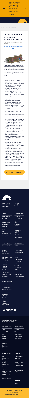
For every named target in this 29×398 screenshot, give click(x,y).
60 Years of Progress (17, 225)
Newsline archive (18, 252)
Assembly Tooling (6, 274)
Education (4, 343)
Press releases (18, 259)
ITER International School (6, 372)
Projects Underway (5, 251)
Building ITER (5, 248)
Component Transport (5, 301)
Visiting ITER (5, 236)
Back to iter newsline (9, 27)
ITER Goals (17, 228)
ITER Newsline (18, 250)
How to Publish (6, 369)
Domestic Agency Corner (18, 371)
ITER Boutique (5, 338)
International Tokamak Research (17, 231)
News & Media (18, 243)
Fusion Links (5, 364)
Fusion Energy (18, 214)
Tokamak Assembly (4, 267)
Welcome (16, 332)
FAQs (3, 231)
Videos (16, 272)
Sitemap (9, 390)
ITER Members (6, 222)
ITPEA (3, 356)
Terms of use (18, 390)
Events (16, 257)
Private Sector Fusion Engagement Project (5, 360)
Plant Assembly (6, 270)
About (4, 214)
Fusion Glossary (18, 237)
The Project (6, 243)
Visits (3, 341)
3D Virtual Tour (18, 274)
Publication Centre (19, 276)
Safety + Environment (5, 304)
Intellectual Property (17, 359)
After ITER (16, 235)
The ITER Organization (5, 219)
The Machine (6, 287)
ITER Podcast (17, 261)
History (4, 229)
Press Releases (18, 338)
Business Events (18, 365)
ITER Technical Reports (6, 375)
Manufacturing (6, 297)
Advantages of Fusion (18, 222)
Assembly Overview (4, 263)
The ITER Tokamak (7, 292)
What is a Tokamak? (7, 289)
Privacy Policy (14, 392)
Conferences (5, 366)
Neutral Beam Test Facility (7, 258)
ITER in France (6, 227)
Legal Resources (6, 233)
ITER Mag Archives (16, 264)
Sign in (16, 383)
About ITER (5, 332)
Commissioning (6, 272)
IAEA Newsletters (6, 378)
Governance (5, 224)
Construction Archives (5, 254)
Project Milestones (7, 281)
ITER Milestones (18, 336)
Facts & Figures (18, 334)
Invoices (16, 368)
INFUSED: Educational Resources (5, 347)
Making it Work (18, 218)
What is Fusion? (18, 216)
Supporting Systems (5, 295)
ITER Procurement (18, 356)
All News (16, 248)
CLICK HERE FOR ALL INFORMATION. (14, 13)
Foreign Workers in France (18, 363)
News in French (18, 254)
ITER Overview (6, 216)
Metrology (5, 276)
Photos (16, 269)
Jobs (3, 329)
